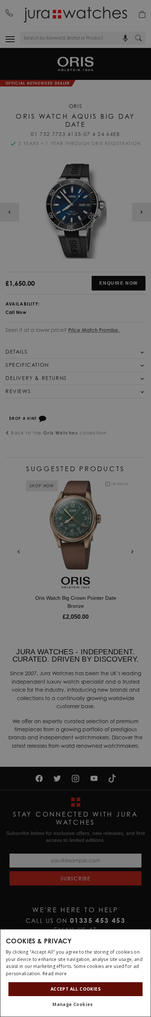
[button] (75, 1004)
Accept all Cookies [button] (75, 989)
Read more (55, 973)
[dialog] (75, 973)
